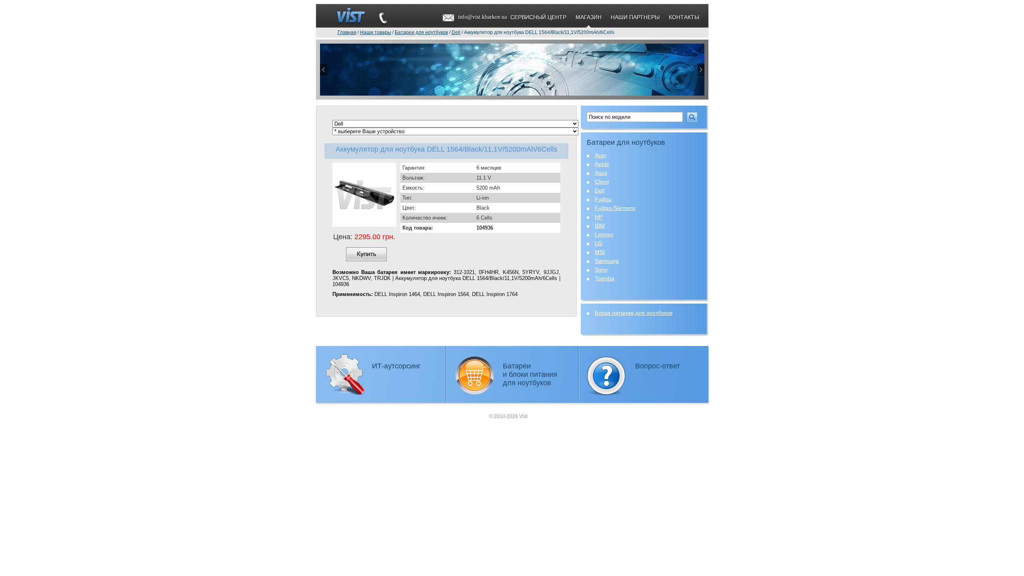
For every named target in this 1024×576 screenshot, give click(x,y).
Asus (601, 173)
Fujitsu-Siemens (615, 208)
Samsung (607, 261)
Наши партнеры (635, 17)
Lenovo (604, 234)
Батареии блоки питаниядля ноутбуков (530, 374)
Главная (347, 32)
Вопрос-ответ (657, 366)
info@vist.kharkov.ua (482, 17)
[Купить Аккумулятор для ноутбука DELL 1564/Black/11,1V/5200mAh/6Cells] (366, 254)
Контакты (684, 17)
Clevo (602, 181)
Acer (600, 155)
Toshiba (604, 278)
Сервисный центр (538, 17)
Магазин (589, 17)
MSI (600, 252)
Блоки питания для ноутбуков (633, 313)
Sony (601, 269)
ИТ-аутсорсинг (396, 366)
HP (598, 217)
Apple (602, 164)
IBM (600, 225)
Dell (599, 190)
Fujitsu (603, 199)
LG (598, 243)
